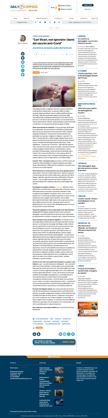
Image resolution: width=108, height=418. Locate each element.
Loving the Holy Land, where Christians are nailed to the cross (45, 403)
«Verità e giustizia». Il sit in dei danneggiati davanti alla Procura (88, 75)
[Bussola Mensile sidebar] (88, 309)
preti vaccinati (47, 321)
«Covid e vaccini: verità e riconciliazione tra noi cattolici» (87, 200)
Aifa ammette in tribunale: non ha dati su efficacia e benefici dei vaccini (87, 229)
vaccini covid (58, 318)
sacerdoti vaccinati (37, 321)
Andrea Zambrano (84, 83)
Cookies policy (22, 411)
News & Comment (41, 18)
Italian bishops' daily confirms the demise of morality (45, 370)
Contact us (83, 18)
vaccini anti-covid (67, 318)
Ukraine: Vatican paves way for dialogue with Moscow (45, 393)
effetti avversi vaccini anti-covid (52, 324)
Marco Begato (90, 46)
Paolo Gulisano (23, 43)
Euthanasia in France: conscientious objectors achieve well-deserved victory (45, 382)
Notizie (66, 5)
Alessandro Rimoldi (84, 278)
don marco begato (66, 324)
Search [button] (93, 18)
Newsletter (88, 9)
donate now (88, 5)
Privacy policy (14, 411)
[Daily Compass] (27, 7)
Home (15, 18)
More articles (54, 356)
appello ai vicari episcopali (42, 318)
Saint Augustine (74, 22)
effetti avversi (64, 321)
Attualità (57, 28)
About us (26, 18)
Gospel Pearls (22, 22)
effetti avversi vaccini (38, 324)
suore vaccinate (55, 321)
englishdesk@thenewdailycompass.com (21, 378)
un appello (58, 187)
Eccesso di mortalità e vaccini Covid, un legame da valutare (87, 270)
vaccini (51, 318)
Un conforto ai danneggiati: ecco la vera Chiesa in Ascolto (88, 41)
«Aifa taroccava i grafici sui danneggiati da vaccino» (87, 110)
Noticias (66, 9)
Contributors (58, 18)
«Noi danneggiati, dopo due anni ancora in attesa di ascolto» (88, 168)
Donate (71, 18)
